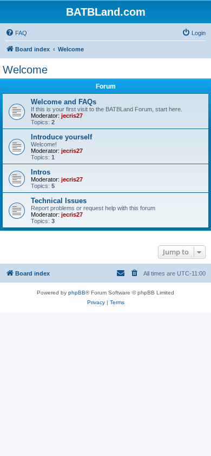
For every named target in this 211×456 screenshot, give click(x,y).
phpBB (76, 293)
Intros (40, 172)
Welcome (25, 70)
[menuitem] (16, 32)
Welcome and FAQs (63, 102)
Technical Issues (59, 201)
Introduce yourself (61, 137)
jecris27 (72, 115)
